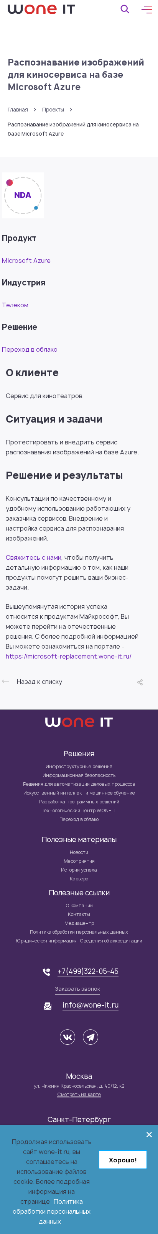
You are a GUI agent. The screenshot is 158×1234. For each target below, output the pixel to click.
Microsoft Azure (26, 260)
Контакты (79, 914)
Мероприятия (79, 861)
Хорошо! (123, 1160)
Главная (18, 110)
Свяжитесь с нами (33, 557)
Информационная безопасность (79, 775)
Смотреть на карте (79, 1094)
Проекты (53, 110)
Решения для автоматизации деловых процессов (79, 784)
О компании (79, 905)
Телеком (15, 305)
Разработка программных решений (79, 802)
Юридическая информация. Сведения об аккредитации (79, 941)
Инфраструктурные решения (79, 766)
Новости (79, 852)
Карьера (79, 879)
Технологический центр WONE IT (79, 810)
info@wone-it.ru (90, 1005)
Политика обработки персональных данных (79, 932)
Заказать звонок (77, 988)
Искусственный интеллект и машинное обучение (79, 793)
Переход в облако (30, 349)
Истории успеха (79, 870)
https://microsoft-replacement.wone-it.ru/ (69, 656)
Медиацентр (79, 923)
